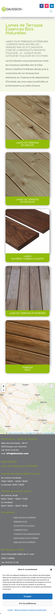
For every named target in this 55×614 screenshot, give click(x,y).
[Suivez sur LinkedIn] (52, 6)
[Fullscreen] (51, 386)
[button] (51, 569)
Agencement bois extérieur (26, 538)
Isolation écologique (24, 526)
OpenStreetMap (48, 433)
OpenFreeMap (19, 433)
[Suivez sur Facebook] (42, 6)
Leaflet (9, 433)
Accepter (27, 596)
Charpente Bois (21, 530)
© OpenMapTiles (30, 433)
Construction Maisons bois (27, 534)
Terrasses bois (20, 522)
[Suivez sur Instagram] (47, 6)
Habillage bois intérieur (24, 542)
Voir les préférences (27, 603)
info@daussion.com (17, 453)
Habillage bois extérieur (25, 518)
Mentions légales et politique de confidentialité (30, 610)
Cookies (10, 610)
